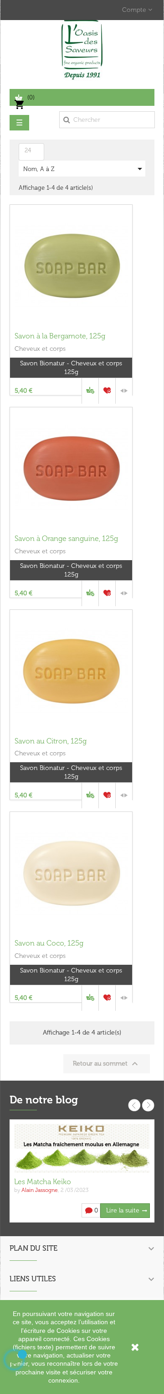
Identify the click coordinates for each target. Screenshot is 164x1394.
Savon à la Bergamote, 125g (60, 336)
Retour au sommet (106, 1063)
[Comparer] (124, 391)
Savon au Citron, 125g (51, 741)
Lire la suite (122, 1210)
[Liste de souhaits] (107, 391)
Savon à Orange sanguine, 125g (66, 538)
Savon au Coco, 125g (49, 943)
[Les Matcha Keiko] (82, 1148)
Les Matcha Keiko (42, 1181)
